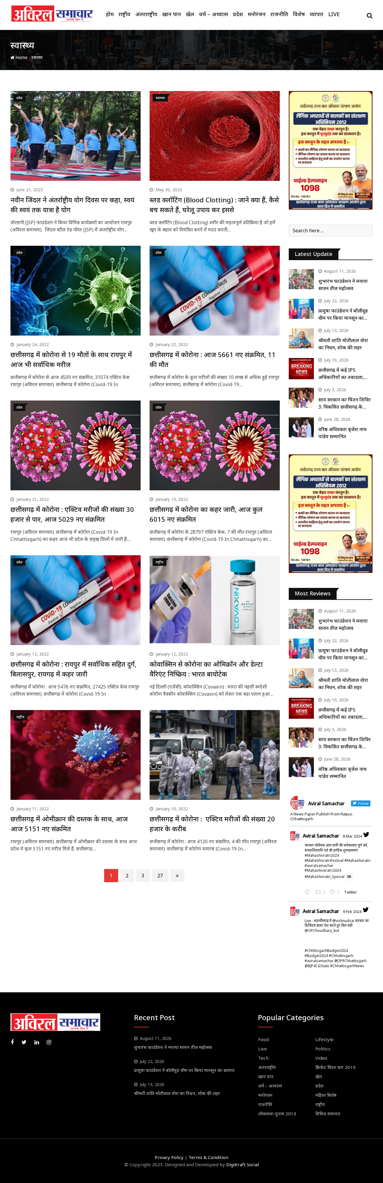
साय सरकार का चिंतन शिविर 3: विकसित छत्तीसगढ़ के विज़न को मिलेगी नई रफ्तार (344, 406)
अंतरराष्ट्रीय (146, 14)
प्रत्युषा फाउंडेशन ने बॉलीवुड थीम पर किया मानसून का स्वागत (343, 317)
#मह (308, 850)
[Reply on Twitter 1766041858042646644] (308, 892)
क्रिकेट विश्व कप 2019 (335, 1067)
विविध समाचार (327, 1114)
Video (321, 1058)
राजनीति (279, 14)
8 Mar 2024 (352, 836)
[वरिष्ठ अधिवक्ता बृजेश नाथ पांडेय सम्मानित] (301, 427)
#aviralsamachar (319, 865)
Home (21, 57)
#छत (318, 920)
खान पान (171, 14)
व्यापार (316, 14)
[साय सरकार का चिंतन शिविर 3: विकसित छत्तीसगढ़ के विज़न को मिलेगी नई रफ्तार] (301, 398)
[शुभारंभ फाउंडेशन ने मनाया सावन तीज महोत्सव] (301, 279)
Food (263, 1039)
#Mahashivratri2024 (322, 855)
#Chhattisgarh (341, 955)
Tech (263, 1058)
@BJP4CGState (317, 965)
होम (110, 14)
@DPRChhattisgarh (350, 960)
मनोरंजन (257, 14)
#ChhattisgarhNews (347, 965)
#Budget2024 (316, 955)
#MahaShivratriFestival (324, 860)
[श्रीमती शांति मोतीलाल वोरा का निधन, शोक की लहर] (301, 338)
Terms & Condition (208, 1157)
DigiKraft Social (242, 1164)
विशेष (299, 14)
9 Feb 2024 (352, 911)
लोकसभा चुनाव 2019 (277, 1114)
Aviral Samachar (321, 835)
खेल (190, 14)
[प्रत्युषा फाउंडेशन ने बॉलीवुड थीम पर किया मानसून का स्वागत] (301, 309)
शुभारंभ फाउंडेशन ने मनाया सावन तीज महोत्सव (173, 1047)
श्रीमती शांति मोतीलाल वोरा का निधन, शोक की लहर (177, 1093)
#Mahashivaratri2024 (323, 870)
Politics (322, 1049)
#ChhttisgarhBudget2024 (326, 950)
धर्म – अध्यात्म (213, 14)
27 (160, 875)
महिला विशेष (326, 1095)
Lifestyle (324, 1039)
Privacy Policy (169, 1157)
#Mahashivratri (357, 860)
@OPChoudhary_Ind (322, 930)
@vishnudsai (343, 920)
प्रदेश (238, 14)
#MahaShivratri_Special (324, 876)
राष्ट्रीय (124, 14)
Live (334, 14)
